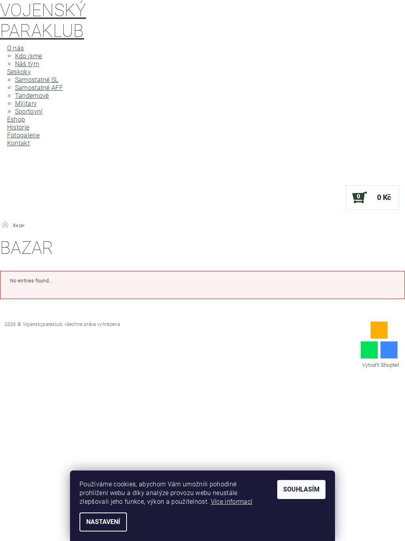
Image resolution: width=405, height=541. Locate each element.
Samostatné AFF (39, 87)
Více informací (231, 501)
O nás (15, 48)
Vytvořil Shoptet (380, 365)
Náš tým (27, 64)
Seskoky (19, 72)
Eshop (16, 119)
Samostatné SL (37, 80)
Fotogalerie (23, 135)
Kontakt (18, 143)
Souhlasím (301, 489)
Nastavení (103, 522)
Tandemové (32, 95)
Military (26, 103)
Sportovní (29, 111)
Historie (18, 127)
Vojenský (43, 20)
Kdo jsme (28, 56)
